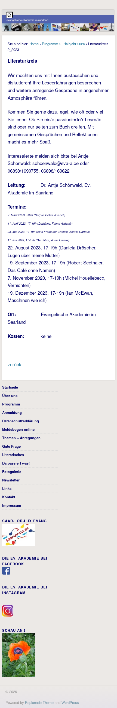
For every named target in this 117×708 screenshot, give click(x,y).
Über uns (9, 395)
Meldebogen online (18, 429)
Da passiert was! (16, 463)
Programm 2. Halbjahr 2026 (63, 43)
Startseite (10, 387)
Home (34, 43)
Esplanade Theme (39, 702)
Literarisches (13, 454)
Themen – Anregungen (21, 437)
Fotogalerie (11, 471)
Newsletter (11, 480)
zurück (14, 364)
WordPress (70, 702)
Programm (11, 404)
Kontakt (8, 496)
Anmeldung (12, 412)
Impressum (11, 505)
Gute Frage (11, 446)
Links (6, 488)
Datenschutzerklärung (20, 420)
